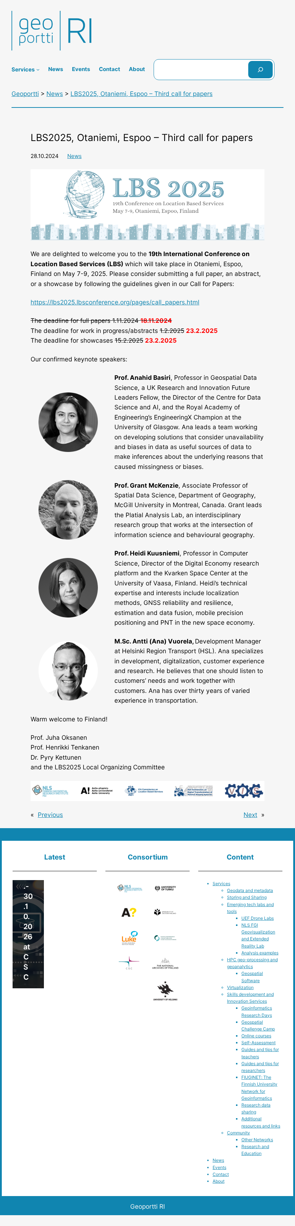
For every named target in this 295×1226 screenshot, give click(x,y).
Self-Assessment (258, 1042)
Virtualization (240, 987)
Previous (50, 814)
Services (221, 883)
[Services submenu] (38, 69)
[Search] (260, 69)
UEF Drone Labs (257, 918)
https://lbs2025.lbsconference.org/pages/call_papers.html (115, 302)
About (218, 1181)
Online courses (256, 1035)
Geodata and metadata (250, 890)
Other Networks (257, 1139)
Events (219, 1167)
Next (250, 814)
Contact (221, 1174)
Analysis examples (259, 952)
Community (238, 1132)
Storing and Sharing (247, 897)
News (74, 156)
